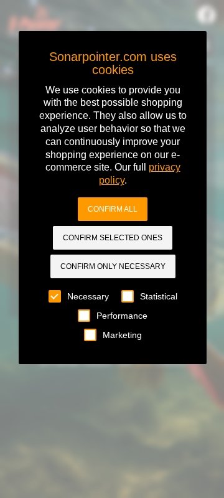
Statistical (158, 296)
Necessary (88, 296)
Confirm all (113, 209)
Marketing (122, 335)
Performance (121, 316)
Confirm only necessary (113, 266)
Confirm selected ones (112, 237)
